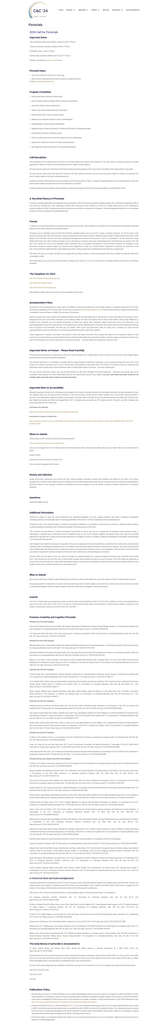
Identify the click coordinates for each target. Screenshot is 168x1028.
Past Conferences (132, 10)
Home (61, 10)
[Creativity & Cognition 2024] (38, 10)
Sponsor (106, 10)
